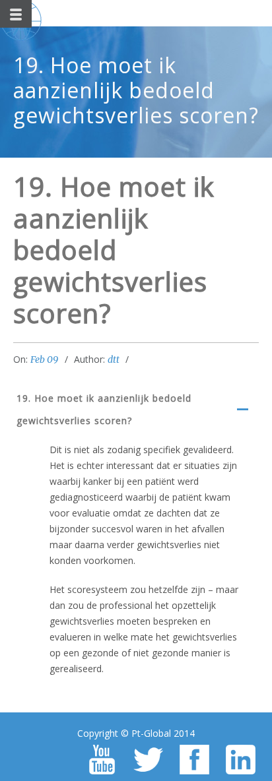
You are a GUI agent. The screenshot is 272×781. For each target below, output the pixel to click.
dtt (113, 359)
